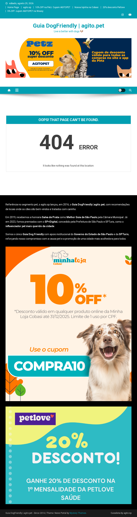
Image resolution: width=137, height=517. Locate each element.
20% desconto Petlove (114, 7)
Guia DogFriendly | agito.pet (68, 25)
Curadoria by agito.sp (121, 513)
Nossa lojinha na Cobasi (86, 7)
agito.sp (27, 7)
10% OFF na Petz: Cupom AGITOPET (52, 7)
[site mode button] (121, 90)
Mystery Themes (78, 513)
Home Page (13, 7)
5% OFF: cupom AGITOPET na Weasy (25, 11)
